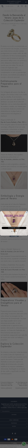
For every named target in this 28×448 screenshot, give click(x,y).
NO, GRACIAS (14, 231)
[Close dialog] (26, 212)
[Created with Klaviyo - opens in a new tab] (14, 236)
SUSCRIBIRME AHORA (14, 227)
